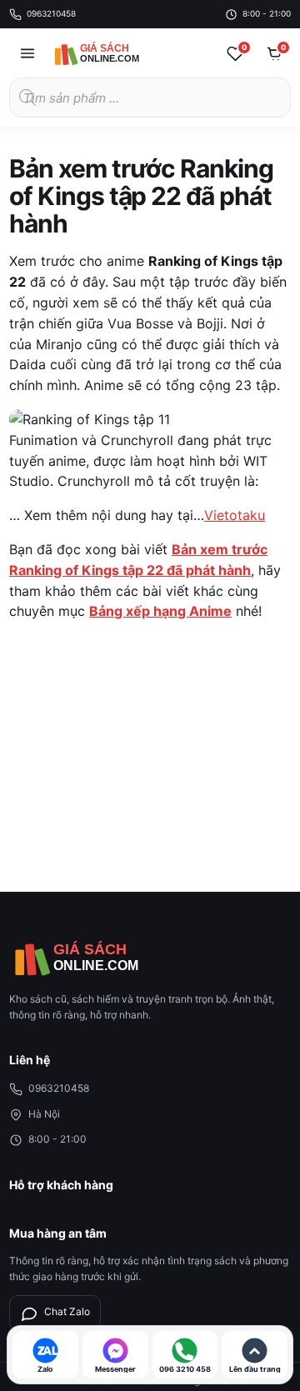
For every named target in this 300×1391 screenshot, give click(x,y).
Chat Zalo (67, 1311)
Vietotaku (234, 515)
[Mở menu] (27, 53)
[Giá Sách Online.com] (113, 53)
